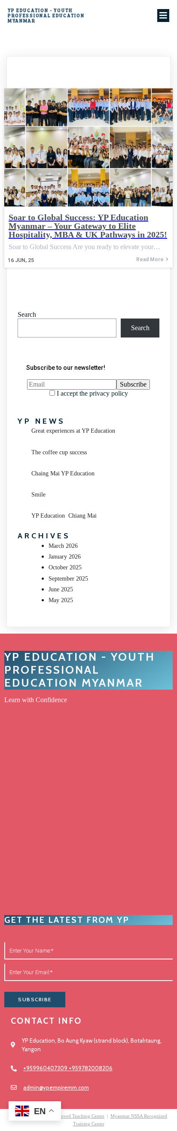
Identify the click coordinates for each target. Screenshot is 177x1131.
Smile (38, 494)
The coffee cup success (59, 452)
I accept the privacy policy (91, 393)
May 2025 (61, 600)
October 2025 (65, 567)
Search (27, 314)
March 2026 (63, 546)
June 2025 (61, 589)
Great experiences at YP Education (73, 431)
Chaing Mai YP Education (63, 473)
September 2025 (68, 578)
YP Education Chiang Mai (64, 515)
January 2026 (65, 556)
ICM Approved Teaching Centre (72, 1116)
